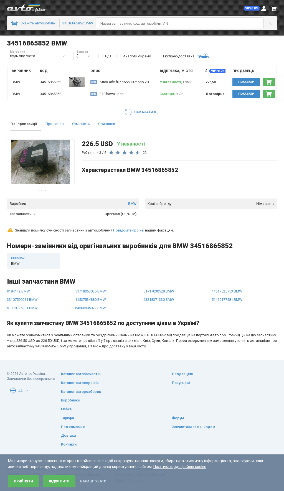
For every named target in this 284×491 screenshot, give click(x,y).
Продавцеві (182, 374)
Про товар (54, 124)
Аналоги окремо (137, 56)
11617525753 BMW (227, 291)
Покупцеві (181, 383)
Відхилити (59, 481)
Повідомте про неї (128, 230)
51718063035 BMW (90, 291)
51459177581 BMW (227, 299)
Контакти (69, 444)
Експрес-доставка (178, 56)
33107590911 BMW (22, 299)
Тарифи (67, 418)
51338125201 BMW (22, 308)
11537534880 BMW (90, 299)
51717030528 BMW (158, 291)
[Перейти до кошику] (273, 8)
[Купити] (269, 82)
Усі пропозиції (24, 124)
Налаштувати (93, 481)
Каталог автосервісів (80, 383)
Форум (178, 418)
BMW (132, 204)
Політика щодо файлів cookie (179, 466)
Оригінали (106, 124)
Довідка (68, 435)
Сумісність (81, 124)
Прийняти (23, 481)
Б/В (108, 56)
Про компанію (73, 427)
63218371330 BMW (158, 299)
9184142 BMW (18, 291)
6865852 (18, 261)
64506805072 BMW (90, 308)
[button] (252, 8)
